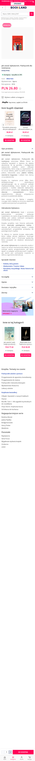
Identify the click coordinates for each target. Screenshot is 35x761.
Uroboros (4, 444)
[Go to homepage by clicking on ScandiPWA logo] (19, 7)
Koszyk (30, 759)
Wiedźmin (4, 428)
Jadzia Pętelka (6, 420)
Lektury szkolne (7, 388)
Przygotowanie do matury (10, 380)
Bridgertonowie (7, 423)
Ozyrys (4, 399)
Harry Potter (5, 425)
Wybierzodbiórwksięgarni (14, 97)
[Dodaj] (10, 752)
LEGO (3, 447)
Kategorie (13, 759)
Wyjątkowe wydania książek (11, 441)
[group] (9, 128)
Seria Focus (5, 439)
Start (4, 759)
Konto (21, 759)
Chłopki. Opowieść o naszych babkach (14, 396)
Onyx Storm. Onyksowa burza (12, 407)
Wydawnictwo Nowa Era (10, 386)
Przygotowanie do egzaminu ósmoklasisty (16, 377)
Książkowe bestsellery (9, 392)
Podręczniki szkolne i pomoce (11, 374)
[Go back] (2, 7)
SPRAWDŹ (17, 4)
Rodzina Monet (6, 417)
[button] (32, 14)
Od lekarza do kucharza (9, 409)
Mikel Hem (9, 79)
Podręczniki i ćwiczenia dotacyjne (13, 383)
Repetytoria (5, 436)
